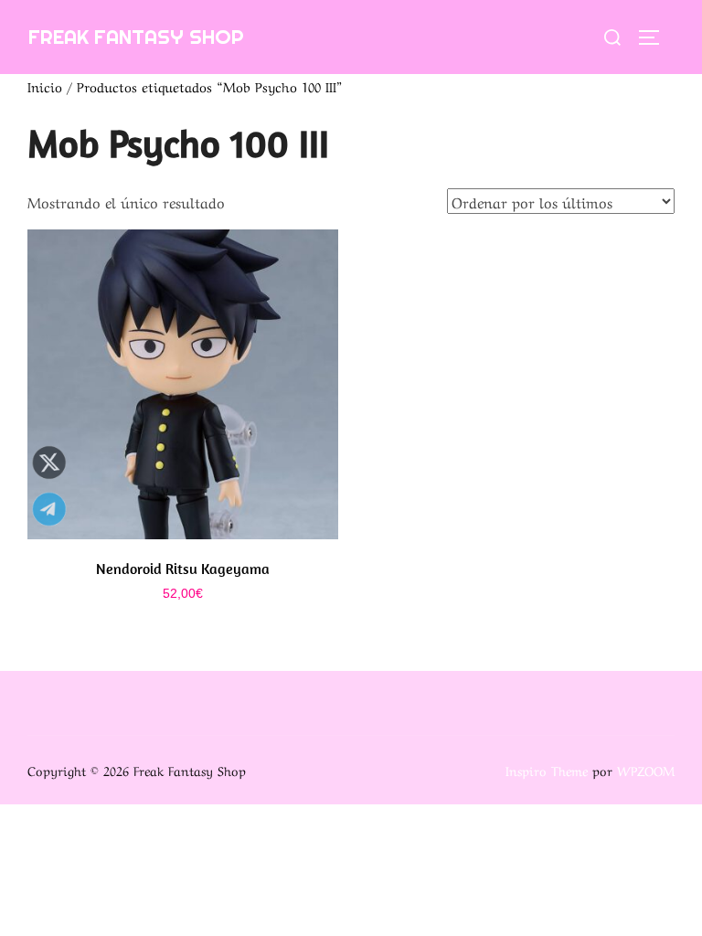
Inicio (44, 86)
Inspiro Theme (546, 769)
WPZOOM (646, 769)
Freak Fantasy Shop (136, 36)
